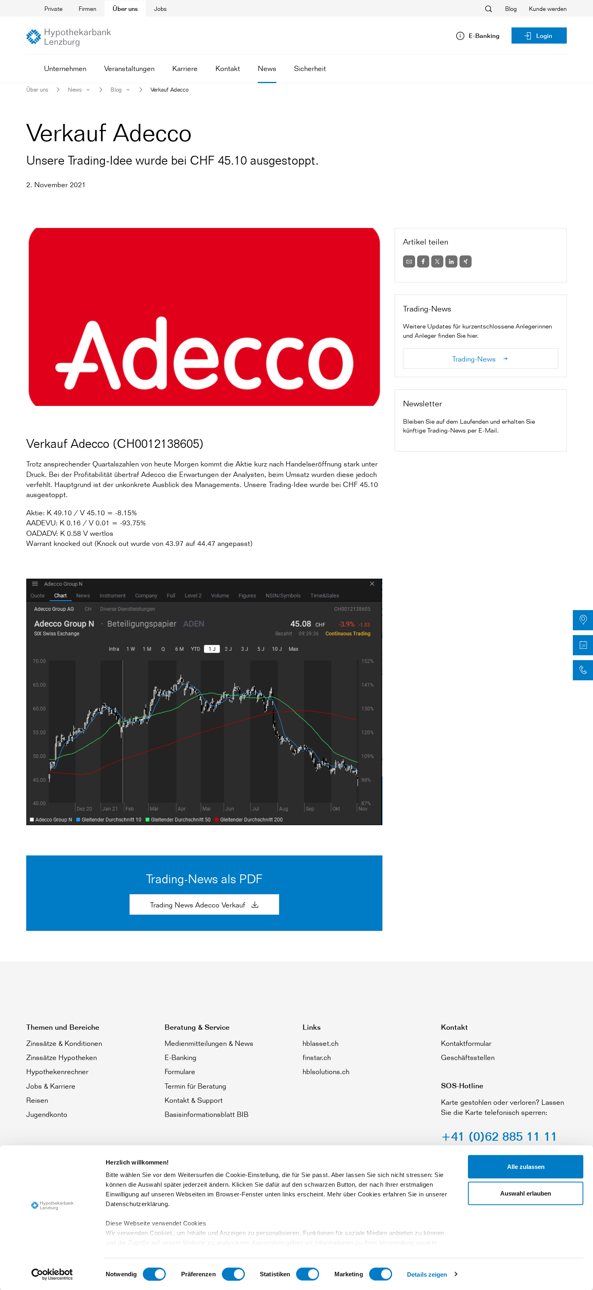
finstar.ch (317, 1057)
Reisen (37, 1100)
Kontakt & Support (194, 1100)
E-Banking (180, 1057)
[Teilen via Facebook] (423, 261)
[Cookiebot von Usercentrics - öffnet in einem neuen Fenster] (52, 1274)
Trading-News (475, 358)
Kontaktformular (466, 1043)
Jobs (160, 9)
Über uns (125, 9)
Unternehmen (65, 68)
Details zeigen (427, 1274)
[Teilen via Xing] (465, 261)
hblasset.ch (320, 1043)
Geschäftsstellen (468, 1057)
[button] (583, 620)
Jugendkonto (46, 1114)
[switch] (233, 1273)
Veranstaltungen (129, 68)
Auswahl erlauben (525, 1193)
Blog (511, 9)
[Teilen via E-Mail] (409, 261)
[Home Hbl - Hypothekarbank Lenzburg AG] (68, 37)
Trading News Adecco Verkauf (198, 904)
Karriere (185, 68)
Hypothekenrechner (57, 1071)
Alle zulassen (526, 1166)
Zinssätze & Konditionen (64, 1043)
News (267, 68)
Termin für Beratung (195, 1085)
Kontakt (227, 68)
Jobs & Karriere (50, 1085)
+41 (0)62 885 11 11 (499, 1136)
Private (53, 9)
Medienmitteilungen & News (209, 1043)
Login (544, 36)
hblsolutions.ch (326, 1071)
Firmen (87, 9)
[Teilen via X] (437, 261)
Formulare (180, 1071)
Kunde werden (548, 9)
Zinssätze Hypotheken (61, 1057)
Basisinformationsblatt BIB (206, 1114)
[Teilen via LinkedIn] (451, 261)
